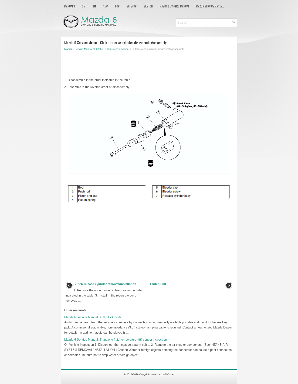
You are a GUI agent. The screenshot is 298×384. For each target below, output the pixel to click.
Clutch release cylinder (116, 49)
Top (117, 6)
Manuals (69, 6)
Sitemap (132, 6)
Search (148, 6)
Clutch (98, 49)
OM (83, 6)
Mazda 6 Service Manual (78, 49)
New (105, 6)
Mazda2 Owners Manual (174, 6)
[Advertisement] (149, 63)
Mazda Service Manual (210, 6)
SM (94, 6)
